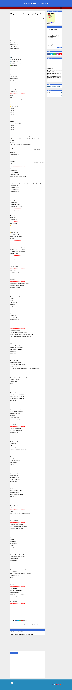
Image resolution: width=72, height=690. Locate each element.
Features (24, 7)
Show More (59, 47)
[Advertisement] (28, 27)
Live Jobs (11, 7)
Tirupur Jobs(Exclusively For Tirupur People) (36, 3)
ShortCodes (32, 7)
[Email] (24, 620)
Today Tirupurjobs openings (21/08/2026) (17, 631)
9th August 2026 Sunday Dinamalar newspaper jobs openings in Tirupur (22, 634)
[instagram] (57, 54)
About (28, 7)
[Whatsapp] (20, 620)
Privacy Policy (37, 7)
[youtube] (60, 54)
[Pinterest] (22, 620)
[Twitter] (18, 620)
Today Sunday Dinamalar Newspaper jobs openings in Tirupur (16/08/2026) (22, 633)
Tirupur (59, 86)
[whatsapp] (54, 54)
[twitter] (51, 54)
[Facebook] (16, 620)
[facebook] (48, 54)
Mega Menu (19, 7)
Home (15, 7)
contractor (54, 86)
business (50, 86)
